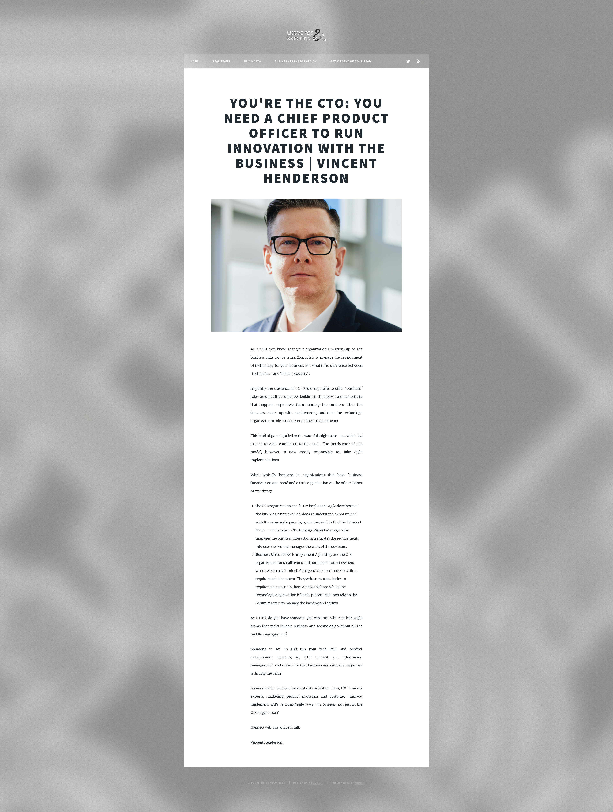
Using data (252, 61)
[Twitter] (408, 61)
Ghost (360, 782)
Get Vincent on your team (350, 61)
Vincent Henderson (266, 742)
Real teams (221, 61)
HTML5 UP (316, 782)
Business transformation (296, 61)
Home (195, 61)
